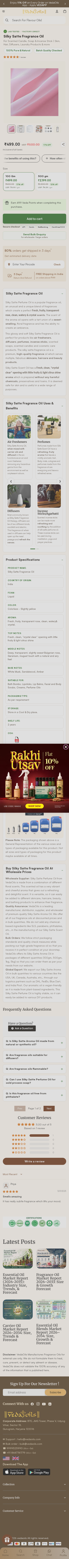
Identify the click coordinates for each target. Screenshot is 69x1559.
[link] (34, 778)
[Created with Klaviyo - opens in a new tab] (34, 814)
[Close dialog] (66, 747)
